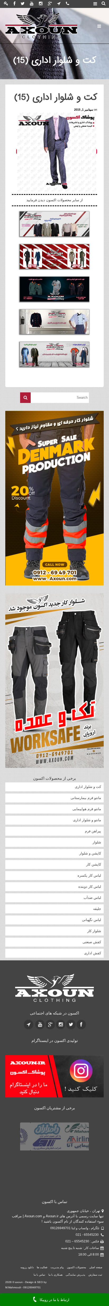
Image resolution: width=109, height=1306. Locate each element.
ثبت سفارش (95, 1274)
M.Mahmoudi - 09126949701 (23, 1287)
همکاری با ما (55, 1274)
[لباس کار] (54, 354)
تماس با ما (39, 1274)
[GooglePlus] (49, 4)
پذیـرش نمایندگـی (75, 1274)
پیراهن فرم (93, 831)
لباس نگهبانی (91, 920)
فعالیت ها (42, 1267)
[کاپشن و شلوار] (54, 289)
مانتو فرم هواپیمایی (86, 809)
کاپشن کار (93, 864)
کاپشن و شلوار (90, 853)
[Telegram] (58, 4)
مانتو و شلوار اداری (87, 820)
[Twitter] (22, 4)
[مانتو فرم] (54, 256)
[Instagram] (40, 4)
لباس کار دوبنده (89, 887)
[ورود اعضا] (6, 4)
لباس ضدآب (92, 898)
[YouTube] (31, 4)
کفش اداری (92, 953)
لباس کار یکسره (89, 875)
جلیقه (97, 909)
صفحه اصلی (95, 1267)
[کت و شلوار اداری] (54, 224)
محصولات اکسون (76, 1267)
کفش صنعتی (92, 942)
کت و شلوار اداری (88, 787)
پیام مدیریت (57, 1267)
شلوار (97, 842)
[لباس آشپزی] (54, 321)
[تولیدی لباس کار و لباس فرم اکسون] (41, 25)
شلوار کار (94, 931)
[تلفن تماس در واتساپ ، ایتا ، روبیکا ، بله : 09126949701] (67, 4)
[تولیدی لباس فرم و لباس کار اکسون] (54, 988)
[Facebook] (14, 4)
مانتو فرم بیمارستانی (86, 798)
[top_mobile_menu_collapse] (95, 4)
